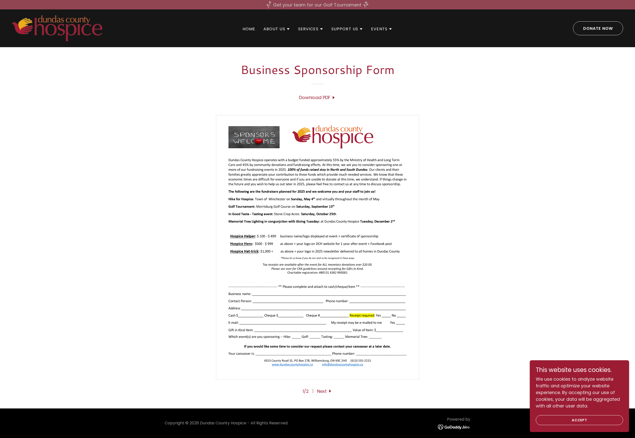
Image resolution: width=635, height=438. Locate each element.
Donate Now (598, 28)
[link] (57, 28)
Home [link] (249, 29)
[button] (276, 29)
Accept (579, 420)
